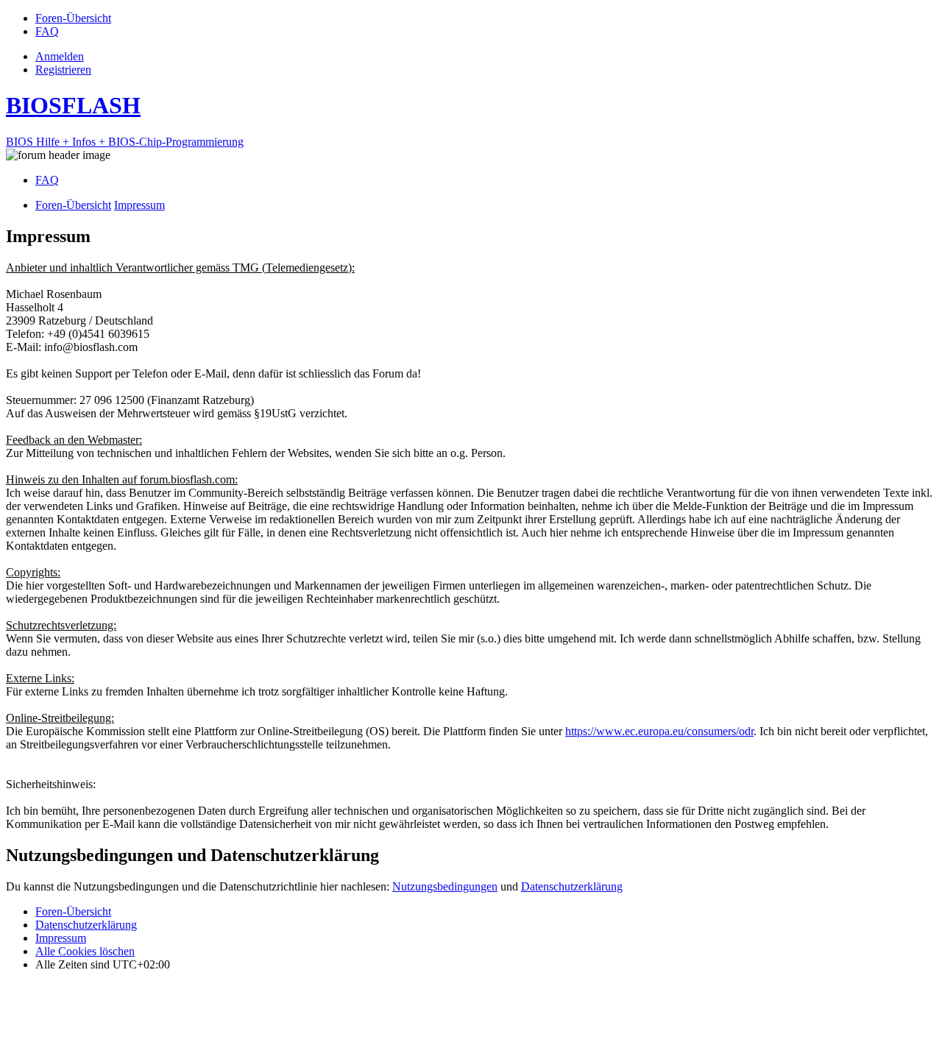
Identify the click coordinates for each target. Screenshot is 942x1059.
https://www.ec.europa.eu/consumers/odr (659, 731)
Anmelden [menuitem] (59, 56)
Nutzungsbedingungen (444, 886)
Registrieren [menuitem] (63, 69)
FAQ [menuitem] (47, 180)
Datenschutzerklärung (572, 886)
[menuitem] (73, 18)
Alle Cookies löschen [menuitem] (85, 951)
